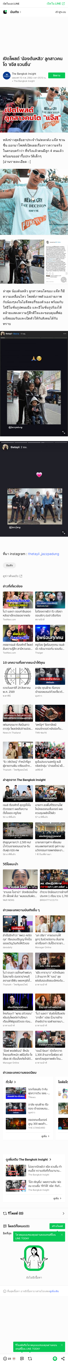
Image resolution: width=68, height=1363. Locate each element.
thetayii (34, 554)
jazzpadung (50, 554)
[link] (22, 1358)
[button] (9, 1358)
